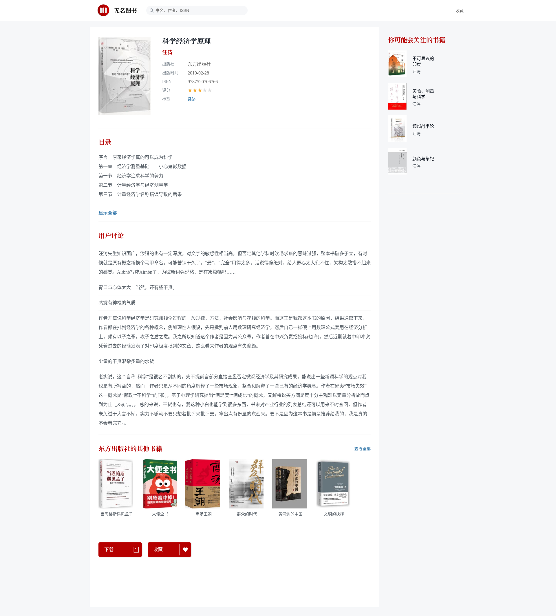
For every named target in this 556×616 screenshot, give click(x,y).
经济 (192, 99)
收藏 (460, 11)
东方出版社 (199, 64)
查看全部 (362, 449)
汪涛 (167, 52)
